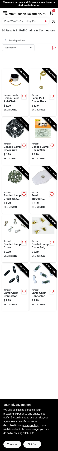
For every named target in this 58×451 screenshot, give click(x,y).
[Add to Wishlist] (24, 96)
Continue (12, 444)
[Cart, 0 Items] (51, 13)
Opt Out (32, 444)
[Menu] (5, 13)
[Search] (46, 21)
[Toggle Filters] (54, 48)
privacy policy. (30, 425)
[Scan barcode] (53, 21)
